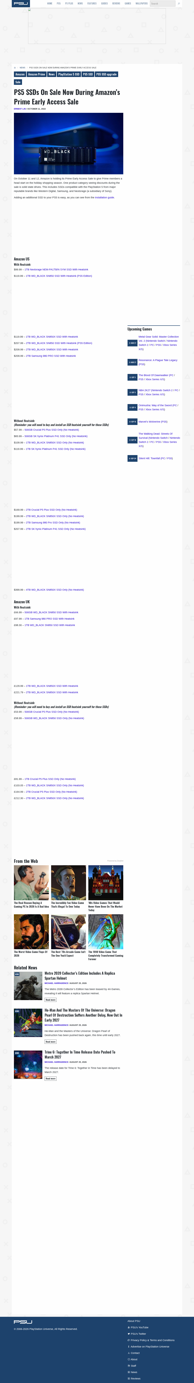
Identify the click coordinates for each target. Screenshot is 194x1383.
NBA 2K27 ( (145, 390)
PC (152, 345)
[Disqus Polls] (69, 1123)
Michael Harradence (56, 983)
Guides (104, 3)
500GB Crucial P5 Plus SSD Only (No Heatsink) (52, 429)
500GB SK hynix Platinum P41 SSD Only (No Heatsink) (56, 436)
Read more (50, 999)
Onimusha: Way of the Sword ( (156, 405)
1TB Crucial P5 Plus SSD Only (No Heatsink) (50, 779)
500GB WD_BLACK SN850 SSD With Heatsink (51, 612)
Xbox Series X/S (155, 379)
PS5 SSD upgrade (106, 74)
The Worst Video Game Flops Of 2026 (30, 953)
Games (128, 3)
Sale (17, 82)
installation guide (104, 197)
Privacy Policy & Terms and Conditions (152, 1340)
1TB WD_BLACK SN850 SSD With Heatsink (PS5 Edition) (59, 275)
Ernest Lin (20, 109)
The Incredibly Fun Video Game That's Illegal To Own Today (67, 904)
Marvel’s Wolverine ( (150, 421)
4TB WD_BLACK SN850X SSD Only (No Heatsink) (55, 589)
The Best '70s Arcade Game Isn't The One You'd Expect (68, 953)
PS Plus (69, 3)
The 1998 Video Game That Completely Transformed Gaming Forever (105, 955)
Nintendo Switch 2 (162, 390)
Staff (133, 1365)
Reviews (116, 3)
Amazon (20, 74)
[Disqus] (68, 1197)
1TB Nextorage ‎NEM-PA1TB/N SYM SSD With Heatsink (56, 269)
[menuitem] (50, 4)
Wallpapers (142, 3)
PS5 (59, 3)
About (133, 1359)
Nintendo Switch (156, 340)
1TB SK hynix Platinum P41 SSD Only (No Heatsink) (55, 449)
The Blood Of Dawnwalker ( (154, 375)
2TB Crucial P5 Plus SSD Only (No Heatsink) (51, 509)
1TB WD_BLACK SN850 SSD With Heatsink (50, 625)
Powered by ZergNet (115, 861)
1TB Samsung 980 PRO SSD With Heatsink (49, 618)
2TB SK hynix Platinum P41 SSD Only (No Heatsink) (56, 529)
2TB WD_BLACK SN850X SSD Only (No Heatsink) (55, 516)
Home (49, 3)
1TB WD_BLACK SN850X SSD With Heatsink (52, 336)
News (80, 3)
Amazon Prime (36, 74)
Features (92, 3)
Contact (135, 1353)
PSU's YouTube (139, 1327)
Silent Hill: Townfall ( (150, 458)
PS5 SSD (88, 74)
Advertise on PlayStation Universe (149, 1346)
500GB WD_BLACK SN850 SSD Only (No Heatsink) (54, 718)
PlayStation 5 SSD (68, 74)
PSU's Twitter (138, 1333)
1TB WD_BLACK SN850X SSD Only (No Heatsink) (55, 442)
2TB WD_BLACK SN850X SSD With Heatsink (52, 349)
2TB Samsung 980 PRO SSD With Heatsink (51, 355)
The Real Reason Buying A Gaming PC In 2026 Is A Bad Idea (31, 904)
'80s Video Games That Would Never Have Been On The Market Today (105, 906)
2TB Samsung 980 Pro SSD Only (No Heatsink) (53, 522)
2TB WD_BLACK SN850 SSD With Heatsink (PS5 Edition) (59, 343)
